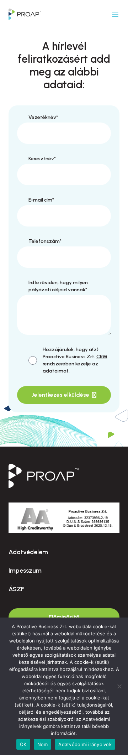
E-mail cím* (41, 200)
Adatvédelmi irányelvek (85, 744)
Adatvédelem (28, 552)
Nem (42, 744)
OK (23, 744)
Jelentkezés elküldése (60, 394)
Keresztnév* (42, 159)
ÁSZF (16, 589)
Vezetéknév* (43, 117)
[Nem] (119, 686)
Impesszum (25, 570)
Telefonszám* (45, 241)
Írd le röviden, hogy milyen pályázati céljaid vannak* (58, 286)
